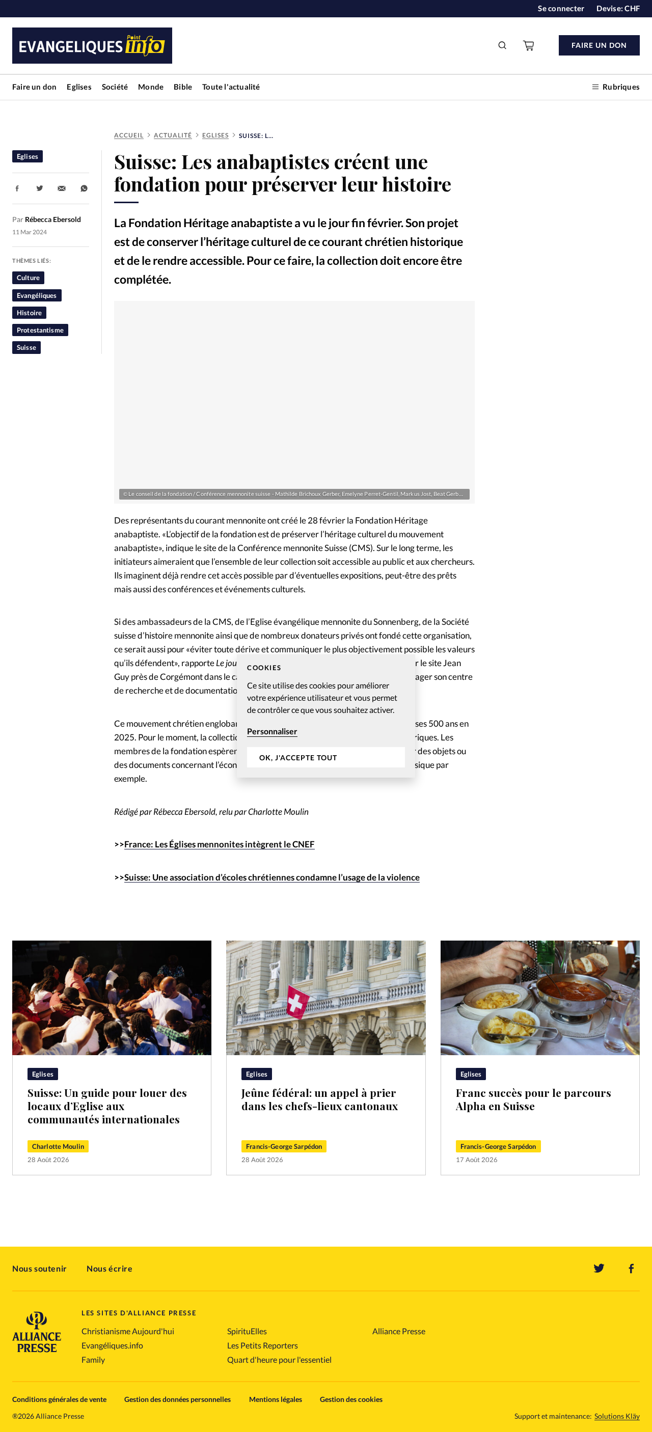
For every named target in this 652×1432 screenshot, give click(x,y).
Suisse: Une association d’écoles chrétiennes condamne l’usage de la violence (272, 877)
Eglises (79, 86)
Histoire (29, 313)
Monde (151, 86)
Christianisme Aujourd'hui (128, 1331)
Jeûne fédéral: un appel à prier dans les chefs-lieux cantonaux (319, 1099)
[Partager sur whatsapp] (84, 188)
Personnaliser (272, 731)
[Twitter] (599, 1268)
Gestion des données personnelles (177, 1399)
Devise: (618, 8)
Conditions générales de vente (59, 1399)
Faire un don (34, 86)
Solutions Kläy (617, 1416)
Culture (28, 277)
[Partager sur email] (62, 188)
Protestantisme (40, 330)
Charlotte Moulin (58, 1146)
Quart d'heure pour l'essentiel (279, 1359)
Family (93, 1359)
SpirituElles (247, 1331)
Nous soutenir (39, 1268)
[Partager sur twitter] (40, 188)
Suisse (26, 347)
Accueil (129, 135)
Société (115, 86)
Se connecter (561, 8)
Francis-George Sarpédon (284, 1146)
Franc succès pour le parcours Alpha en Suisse (533, 1099)
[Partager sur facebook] (17, 188)
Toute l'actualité (231, 86)
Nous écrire (110, 1268)
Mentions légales (275, 1399)
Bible (183, 86)
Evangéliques (37, 295)
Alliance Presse (398, 1331)
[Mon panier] (529, 45)
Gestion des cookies (351, 1399)
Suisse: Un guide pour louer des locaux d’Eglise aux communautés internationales (107, 1105)
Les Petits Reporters (262, 1345)
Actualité (173, 135)
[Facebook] (631, 1268)
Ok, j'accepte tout (298, 757)
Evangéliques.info (112, 1345)
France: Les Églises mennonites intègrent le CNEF (219, 844)
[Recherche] (503, 45)
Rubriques (621, 86)
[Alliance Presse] (36, 1353)
